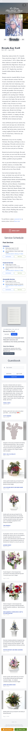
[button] (14, 431)
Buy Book (14, 334)
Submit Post (14, 376)
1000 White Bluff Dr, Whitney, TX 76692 (14, 253)
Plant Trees (20, 256)
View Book (6, 334)
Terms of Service (18, 726)
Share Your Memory (8, 353)
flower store (17, 221)
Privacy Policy (10, 726)
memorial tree (18, 219)
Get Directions (8, 256)
